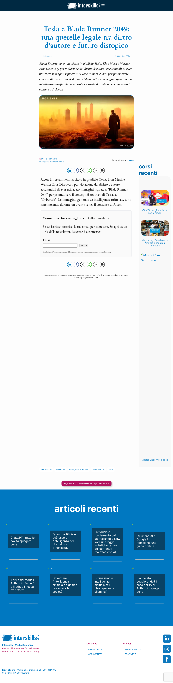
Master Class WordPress (155, 459)
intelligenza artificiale (78, 469)
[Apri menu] (103, 5)
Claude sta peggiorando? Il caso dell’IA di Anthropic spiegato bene (149, 585)
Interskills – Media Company (17, 645)
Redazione (47, 56)
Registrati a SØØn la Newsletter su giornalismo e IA (86, 483)
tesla (111, 469)
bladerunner (46, 469)
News (61, 161)
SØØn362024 (98, 469)
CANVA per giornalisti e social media (154, 211)
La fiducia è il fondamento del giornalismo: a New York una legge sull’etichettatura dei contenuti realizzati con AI (107, 542)
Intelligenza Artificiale (48, 161)
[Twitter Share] (82, 170)
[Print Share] (102, 170)
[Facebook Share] (76, 170)
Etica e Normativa (49, 159)
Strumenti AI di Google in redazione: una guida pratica (146, 541)
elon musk (60, 469)
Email (47, 240)
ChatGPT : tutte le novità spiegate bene (23, 541)
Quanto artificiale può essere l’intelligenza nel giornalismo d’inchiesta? (64, 541)
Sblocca (83, 245)
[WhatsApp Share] (89, 170)
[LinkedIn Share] (69, 170)
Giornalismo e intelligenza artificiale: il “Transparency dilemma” (104, 585)
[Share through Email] (95, 170)
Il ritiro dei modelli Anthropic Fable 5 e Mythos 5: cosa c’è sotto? (22, 585)
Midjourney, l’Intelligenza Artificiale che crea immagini (155, 243)
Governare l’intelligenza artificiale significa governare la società (65, 585)
